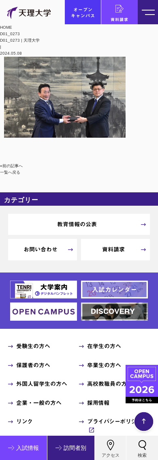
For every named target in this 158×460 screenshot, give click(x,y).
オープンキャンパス (83, 12)
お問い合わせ (40, 249)
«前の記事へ (11, 166)
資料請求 (119, 19)
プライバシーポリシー (114, 421)
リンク (24, 421)
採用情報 (98, 403)
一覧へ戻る (10, 172)
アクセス (111, 455)
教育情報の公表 (77, 224)
